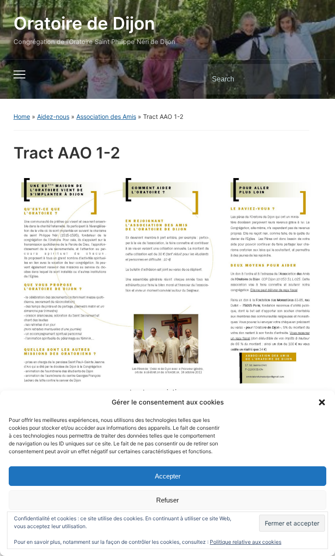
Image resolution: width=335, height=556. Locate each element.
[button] (322, 402)
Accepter (168, 476)
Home (22, 116)
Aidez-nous (53, 116)
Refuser (167, 500)
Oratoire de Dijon (84, 23)
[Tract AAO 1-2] (168, 277)
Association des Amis (106, 116)
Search (307, 79)
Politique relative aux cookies (245, 542)
